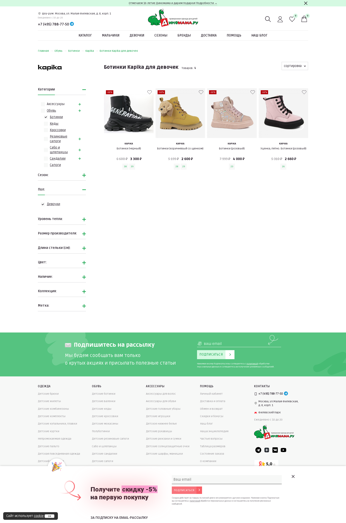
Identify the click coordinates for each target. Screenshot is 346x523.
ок (49, 516)
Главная (43, 51)
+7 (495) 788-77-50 (53, 24)
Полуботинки (101, 431)
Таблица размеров (212, 446)
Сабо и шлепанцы (104, 446)
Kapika (89, 51)
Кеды (54, 124)
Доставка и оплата (212, 401)
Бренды (184, 35)
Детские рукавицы (159, 431)
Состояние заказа (212, 453)
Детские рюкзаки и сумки (163, 438)
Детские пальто (48, 446)
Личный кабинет (211, 393)
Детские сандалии (104, 453)
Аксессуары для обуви (161, 401)
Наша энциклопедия (214, 431)
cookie (39, 516)
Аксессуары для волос (161, 393)
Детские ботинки (103, 393)
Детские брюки (48, 393)
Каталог (85, 35)
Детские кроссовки (105, 416)
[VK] (275, 450)
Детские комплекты (51, 416)
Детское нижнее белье (161, 423)
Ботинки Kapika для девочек (119, 51)
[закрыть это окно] (293, 476)
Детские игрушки (158, 416)
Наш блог (259, 35)
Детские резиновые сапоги (110, 438)
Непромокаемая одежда (54, 438)
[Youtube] (283, 450)
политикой (252, 364)
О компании (208, 461)
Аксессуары (56, 104)
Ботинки (74, 51)
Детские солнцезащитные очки (167, 446)
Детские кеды (101, 408)
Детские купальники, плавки (57, 423)
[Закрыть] (305, 3)
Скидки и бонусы (211, 416)
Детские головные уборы (163, 408)
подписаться (184, 490)
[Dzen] (267, 450)
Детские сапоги (102, 461)
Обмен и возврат (211, 408)
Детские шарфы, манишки (164, 453)
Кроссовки (58, 130)
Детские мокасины (105, 423)
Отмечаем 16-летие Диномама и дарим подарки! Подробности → (173, 3)
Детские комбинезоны (53, 408)
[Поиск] (268, 19)
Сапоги (55, 165)
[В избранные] (150, 92)
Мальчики (111, 35)
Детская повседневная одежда (59, 453)
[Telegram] (72, 24)
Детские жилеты (49, 401)
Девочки (137, 35)
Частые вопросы (211, 438)
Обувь (58, 51)
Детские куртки (48, 431)
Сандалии (57, 159)
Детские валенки (103, 401)
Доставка (209, 35)
